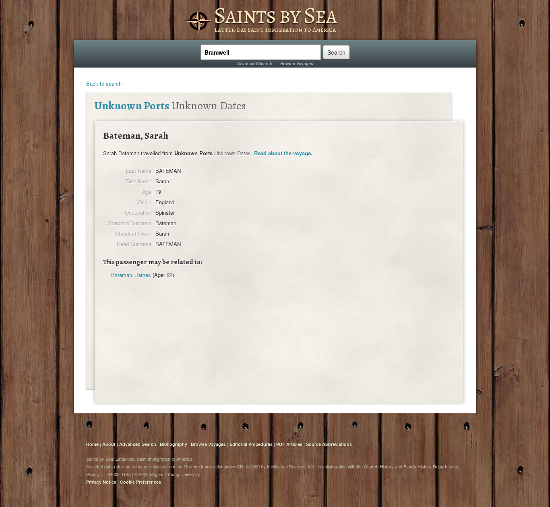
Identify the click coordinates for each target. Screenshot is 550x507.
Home (92, 444)
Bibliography (173, 444)
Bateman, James (131, 275)
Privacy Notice (101, 482)
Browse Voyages (296, 63)
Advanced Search (254, 63)
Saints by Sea (275, 15)
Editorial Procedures (251, 444)
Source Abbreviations (329, 444)
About (109, 444)
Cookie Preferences (140, 482)
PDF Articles (289, 444)
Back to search (104, 83)
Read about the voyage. (283, 153)
